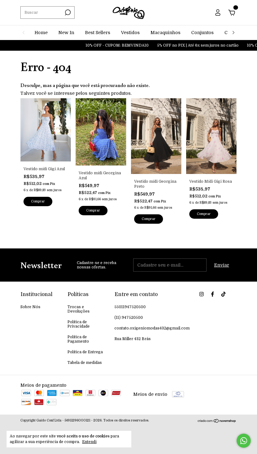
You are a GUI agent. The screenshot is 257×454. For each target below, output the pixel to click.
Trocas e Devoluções (78, 309)
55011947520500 (130, 307)
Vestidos (130, 32)
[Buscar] (67, 12)
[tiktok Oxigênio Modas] (223, 294)
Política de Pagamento (78, 339)
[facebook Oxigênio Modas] (212, 294)
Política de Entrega (85, 352)
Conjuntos (202, 32)
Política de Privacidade (78, 324)
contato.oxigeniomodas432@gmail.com (152, 328)
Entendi (89, 442)
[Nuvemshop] (217, 421)
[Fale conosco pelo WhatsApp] (244, 441)
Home (41, 32)
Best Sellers (97, 32)
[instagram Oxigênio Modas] (201, 294)
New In (66, 32)
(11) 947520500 (128, 317)
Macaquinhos (165, 32)
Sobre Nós (30, 307)
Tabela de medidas (84, 362)
